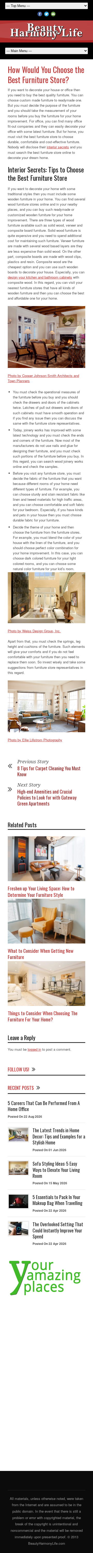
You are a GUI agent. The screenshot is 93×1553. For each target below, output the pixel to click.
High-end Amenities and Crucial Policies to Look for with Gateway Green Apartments (46, 797)
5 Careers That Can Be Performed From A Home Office (44, 1106)
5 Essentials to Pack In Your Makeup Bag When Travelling (57, 1200)
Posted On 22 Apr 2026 (49, 1210)
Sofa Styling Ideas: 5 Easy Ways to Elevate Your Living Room (56, 1169)
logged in (34, 1049)
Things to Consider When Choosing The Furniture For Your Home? (43, 1016)
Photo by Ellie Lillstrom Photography (35, 739)
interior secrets (58, 146)
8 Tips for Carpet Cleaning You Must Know (49, 771)
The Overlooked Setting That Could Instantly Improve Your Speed (58, 1230)
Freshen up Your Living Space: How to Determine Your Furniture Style (41, 891)
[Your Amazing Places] (46, 1295)
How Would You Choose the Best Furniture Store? (46, 74)
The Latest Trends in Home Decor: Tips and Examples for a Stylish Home (59, 1136)
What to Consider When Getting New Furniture (40, 954)
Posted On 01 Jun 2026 (49, 1150)
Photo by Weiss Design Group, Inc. (34, 630)
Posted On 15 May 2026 (50, 1183)
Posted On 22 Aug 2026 (25, 1116)
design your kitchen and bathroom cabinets (40, 277)
